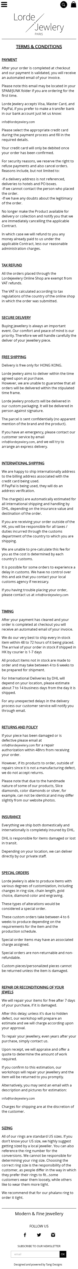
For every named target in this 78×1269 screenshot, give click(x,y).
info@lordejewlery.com (18, 122)
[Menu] (4, 4)
